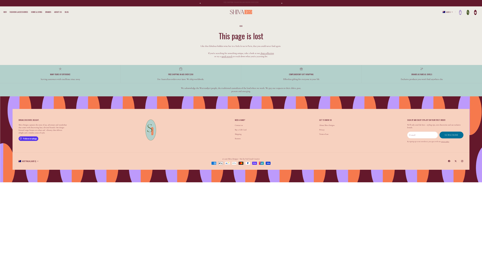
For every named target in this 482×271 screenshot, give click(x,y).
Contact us (239, 125)
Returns (238, 138)
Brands (48, 12)
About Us (58, 12)
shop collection (267, 53)
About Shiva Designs (327, 125)
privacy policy (445, 141)
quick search (227, 56)
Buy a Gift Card (241, 130)
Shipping (238, 134)
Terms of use (323, 134)
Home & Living (36, 12)
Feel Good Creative (252, 159)
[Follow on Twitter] (455, 161)
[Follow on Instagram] (462, 161)
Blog (67, 12)
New (5, 12)
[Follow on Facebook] (449, 161)
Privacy (322, 130)
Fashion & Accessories (19, 12)
